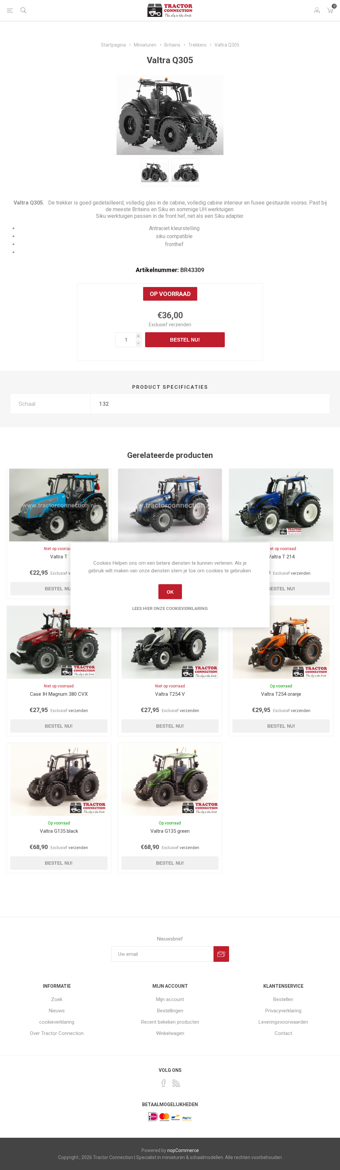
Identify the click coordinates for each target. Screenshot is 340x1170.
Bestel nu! (185, 340)
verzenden (180, 324)
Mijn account (170, 999)
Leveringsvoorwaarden (283, 1022)
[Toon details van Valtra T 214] (281, 505)
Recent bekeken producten (170, 1022)
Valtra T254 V (170, 694)
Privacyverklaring (283, 1011)
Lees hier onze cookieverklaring (170, 608)
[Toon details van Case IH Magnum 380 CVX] (59, 642)
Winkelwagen (170, 1033)
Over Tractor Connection (57, 1033)
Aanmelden (221, 954)
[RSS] (176, 1083)
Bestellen (283, 999)
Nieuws (57, 1011)
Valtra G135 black (59, 831)
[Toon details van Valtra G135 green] (170, 779)
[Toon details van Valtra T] (59, 505)
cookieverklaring (56, 1022)
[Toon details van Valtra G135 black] (59, 779)
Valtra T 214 (281, 557)
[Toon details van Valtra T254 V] (170, 642)
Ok (170, 591)
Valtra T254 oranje (281, 694)
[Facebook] (163, 1083)
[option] (154, 172)
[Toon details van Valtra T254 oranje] (281, 642)
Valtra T (58, 557)
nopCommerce (183, 1150)
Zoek (56, 999)
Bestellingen (170, 1011)
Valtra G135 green (170, 831)
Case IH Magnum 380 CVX (59, 694)
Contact (283, 1033)
